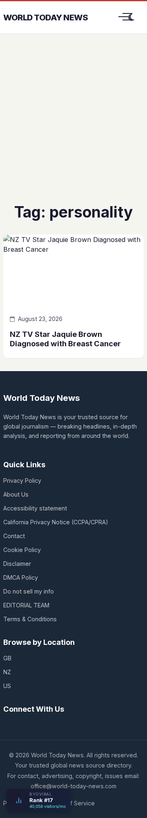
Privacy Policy (22, 480)
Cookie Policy (22, 549)
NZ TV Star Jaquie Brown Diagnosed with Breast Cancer (65, 339)
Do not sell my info (28, 591)
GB (7, 658)
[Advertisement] (73, 124)
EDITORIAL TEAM (26, 605)
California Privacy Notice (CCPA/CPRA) (55, 522)
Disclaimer (17, 563)
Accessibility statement (35, 508)
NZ (7, 671)
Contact (14, 535)
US (7, 685)
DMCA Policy (20, 577)
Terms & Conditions (30, 619)
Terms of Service (71, 803)
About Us (16, 494)
